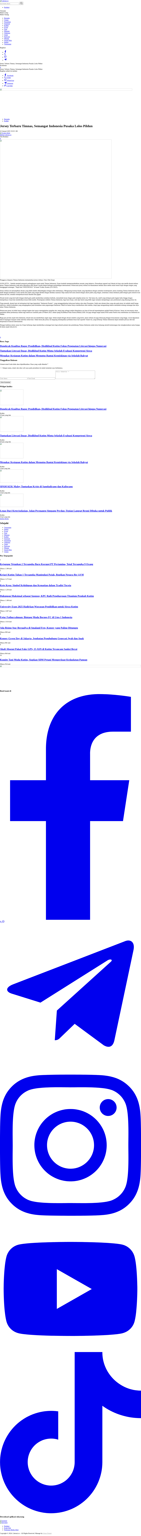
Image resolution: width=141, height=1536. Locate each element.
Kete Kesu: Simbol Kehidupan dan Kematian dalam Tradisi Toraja (35, 585)
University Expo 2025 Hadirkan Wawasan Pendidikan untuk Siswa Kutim (39, 606)
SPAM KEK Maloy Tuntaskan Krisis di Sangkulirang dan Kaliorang (36, 486)
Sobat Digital (47, 1533)
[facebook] (70, 919)
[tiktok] (70, 1513)
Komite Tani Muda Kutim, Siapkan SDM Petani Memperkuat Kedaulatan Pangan (43, 659)
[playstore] (4, 1523)
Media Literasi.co (5, 135)
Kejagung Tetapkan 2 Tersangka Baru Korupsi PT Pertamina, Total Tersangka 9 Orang (46, 564)
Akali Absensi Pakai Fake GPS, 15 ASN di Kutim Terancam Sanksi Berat (38, 649)
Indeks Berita (4, 519)
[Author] (70, 133)
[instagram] (70, 1225)
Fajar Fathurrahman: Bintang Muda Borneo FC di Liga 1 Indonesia (36, 617)
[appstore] (3, 1521)
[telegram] (70, 1063)
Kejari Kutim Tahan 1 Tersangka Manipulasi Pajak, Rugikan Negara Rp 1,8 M (42, 574)
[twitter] (1, 922)
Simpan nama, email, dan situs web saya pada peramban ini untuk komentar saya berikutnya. (32, 368)
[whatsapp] (3, 922)
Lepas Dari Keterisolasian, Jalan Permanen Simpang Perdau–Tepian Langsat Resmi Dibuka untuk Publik (56, 510)
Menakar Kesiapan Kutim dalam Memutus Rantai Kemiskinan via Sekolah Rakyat (44, 355)
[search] (21, 3)
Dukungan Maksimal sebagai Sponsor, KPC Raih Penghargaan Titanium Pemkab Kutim (47, 596)
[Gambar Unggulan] (55, 278)
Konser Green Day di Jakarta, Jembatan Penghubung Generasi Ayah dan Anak (42, 638)
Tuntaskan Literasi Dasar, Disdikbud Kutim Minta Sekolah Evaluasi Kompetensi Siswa (46, 350)
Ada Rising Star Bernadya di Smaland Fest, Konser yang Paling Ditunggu (39, 627)
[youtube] (70, 1351)
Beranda (7, 119)
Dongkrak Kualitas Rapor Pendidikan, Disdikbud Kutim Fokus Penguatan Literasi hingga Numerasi (53, 346)
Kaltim (6, 121)
